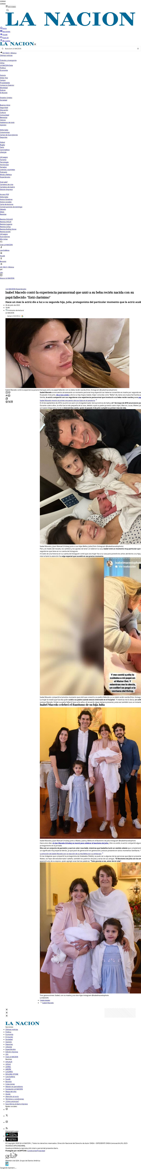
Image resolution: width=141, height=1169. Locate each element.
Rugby (2, 145)
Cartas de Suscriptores (9, 135)
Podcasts (3, 172)
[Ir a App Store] (11, 1141)
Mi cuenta (6, 41)
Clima (2, 63)
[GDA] (11, 1158)
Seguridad (4, 107)
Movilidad (4, 88)
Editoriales (4, 130)
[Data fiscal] (6, 1165)
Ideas (2, 212)
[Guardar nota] (6, 392)
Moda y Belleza (6, 174)
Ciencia (3, 120)
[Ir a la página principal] (70, 25)
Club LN (5, 38)
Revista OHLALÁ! (6, 219)
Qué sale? (4, 182)
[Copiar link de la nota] (6, 398)
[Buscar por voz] (138, 49)
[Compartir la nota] (6, 395)
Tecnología (4, 162)
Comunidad (4, 115)
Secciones (6, 31)
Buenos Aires (5, 105)
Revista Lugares (6, 224)
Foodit (4, 35)
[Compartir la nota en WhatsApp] (9, 395)
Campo (3, 80)
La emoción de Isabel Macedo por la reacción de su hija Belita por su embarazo (70, 854)
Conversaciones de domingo (11, 207)
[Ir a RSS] (6, 1129)
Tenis (2, 147)
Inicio (4, 28)
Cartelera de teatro (7, 187)
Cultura (3, 112)
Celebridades (45, 1000)
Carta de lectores (6, 204)
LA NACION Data (6, 65)
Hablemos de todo (7, 122)
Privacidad (41, 1151)
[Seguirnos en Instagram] (6, 1122)
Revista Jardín (5, 232)
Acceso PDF (4, 194)
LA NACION (10, 289)
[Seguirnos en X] (6, 1116)
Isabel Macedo (48, 1003)
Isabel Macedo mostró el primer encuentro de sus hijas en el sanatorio (67, 400)
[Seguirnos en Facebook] (6, 1109)
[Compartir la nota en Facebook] (6, 401)
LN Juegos (4, 157)
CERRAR (3, 1)
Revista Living (5, 227)
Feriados (3, 167)
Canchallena (4, 150)
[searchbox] (69, 48)
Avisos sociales (6, 202)
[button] (70, 160)
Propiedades (5, 83)
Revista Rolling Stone (8, 229)
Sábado (3, 209)
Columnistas (5, 132)
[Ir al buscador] (7, 10)
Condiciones (32, 1151)
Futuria (3, 75)
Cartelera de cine (6, 184)
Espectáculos (20, 289)
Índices (3, 90)
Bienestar (3, 117)
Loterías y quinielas (7, 169)
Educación (4, 110)
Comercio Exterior (7, 85)
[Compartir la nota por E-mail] (11, 401)
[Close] (6, 1009)
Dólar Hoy (4, 78)
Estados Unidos (6, 97)
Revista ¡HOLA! (5, 222)
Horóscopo (4, 165)
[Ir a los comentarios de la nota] (9, 392)
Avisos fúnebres (6, 199)
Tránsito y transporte (8, 60)
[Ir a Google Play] (11, 1136)
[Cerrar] (35, 44)
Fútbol (2, 142)
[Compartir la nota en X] (9, 401)
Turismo (3, 160)
